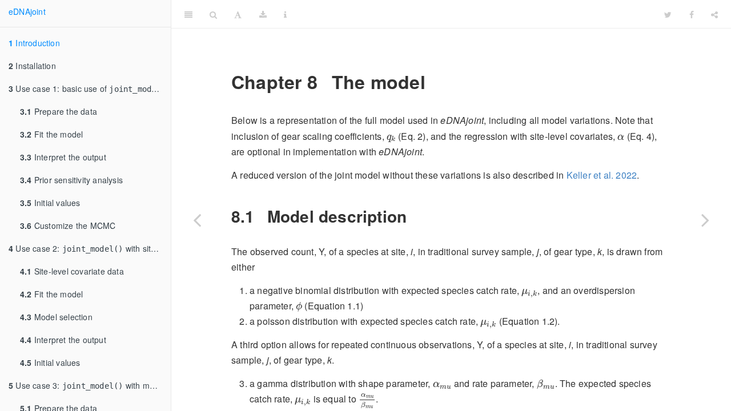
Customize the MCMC (67, 225)
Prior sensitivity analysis (71, 180)
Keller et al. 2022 (602, 175)
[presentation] (391, 138)
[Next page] (705, 220)
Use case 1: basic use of (89, 88)
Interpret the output (63, 157)
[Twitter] (668, 14)
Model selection (56, 317)
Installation (32, 65)
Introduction (34, 43)
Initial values (50, 202)
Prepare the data (58, 111)
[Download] (263, 14)
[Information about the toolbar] (285, 14)
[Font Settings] (238, 14)
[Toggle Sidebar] (188, 14)
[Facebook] (691, 14)
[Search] (213, 14)
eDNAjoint (27, 11)
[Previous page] (197, 220)
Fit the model (51, 134)
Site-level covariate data (72, 271)
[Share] (714, 14)
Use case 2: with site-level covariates (90, 248)
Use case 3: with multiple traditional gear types (90, 385)
